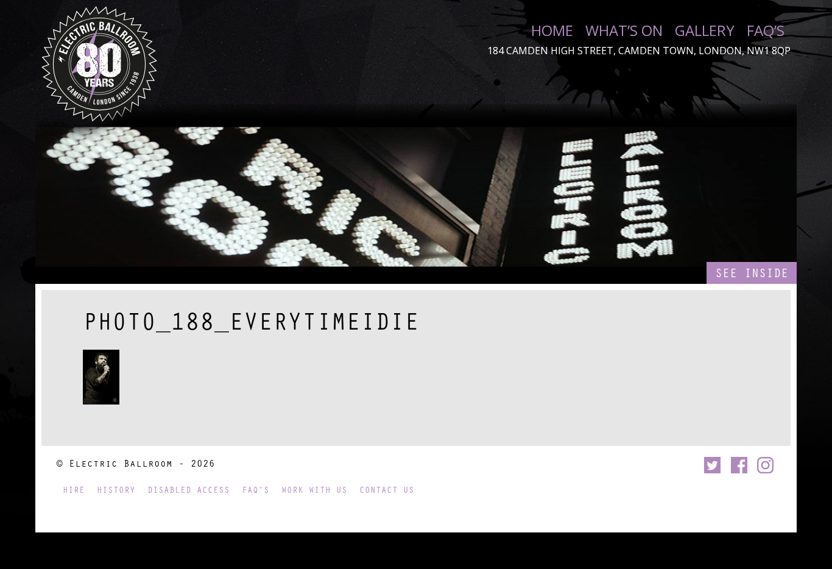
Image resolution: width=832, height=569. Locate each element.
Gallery (705, 30)
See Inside (751, 272)
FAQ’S (765, 30)
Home (552, 30)
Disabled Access (188, 489)
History (116, 489)
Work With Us (314, 489)
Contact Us (386, 489)
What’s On (624, 30)
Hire (74, 489)
